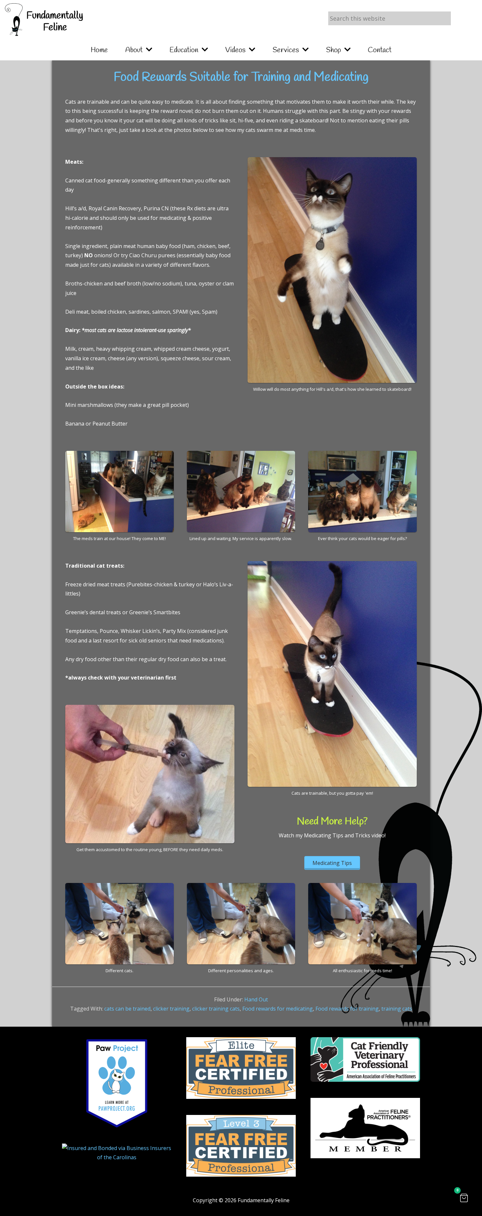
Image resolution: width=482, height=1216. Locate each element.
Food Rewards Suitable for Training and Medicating (241, 77)
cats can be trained (127, 1008)
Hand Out (256, 999)
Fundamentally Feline (54, 21)
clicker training (171, 1008)
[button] (464, 1198)
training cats (396, 1008)
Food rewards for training (347, 1008)
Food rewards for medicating (277, 1008)
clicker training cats (216, 1008)
